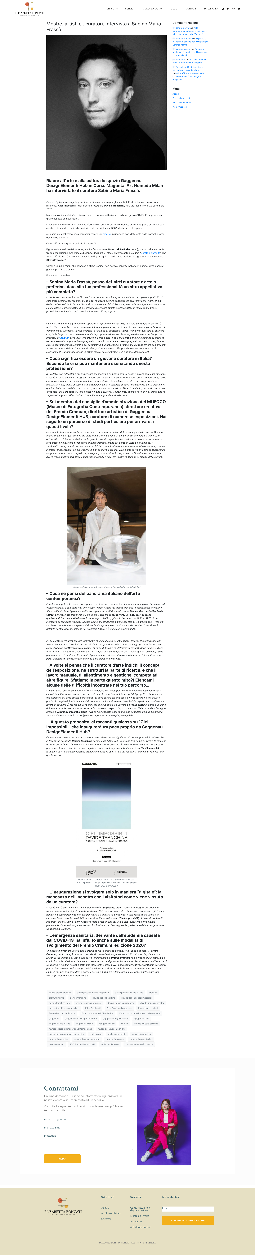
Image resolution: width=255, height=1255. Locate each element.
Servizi (129, 8)
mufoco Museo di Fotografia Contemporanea (70, 1029)
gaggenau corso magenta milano (81, 1018)
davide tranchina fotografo (89, 1003)
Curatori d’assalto (150, 252)
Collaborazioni (153, 8)
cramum (153, 992)
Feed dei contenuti (181, 98)
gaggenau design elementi (115, 1018)
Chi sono (112, 8)
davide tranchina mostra (152, 1003)
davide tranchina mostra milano (64, 1008)
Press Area (211, 8)
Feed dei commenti (182, 102)
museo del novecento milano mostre (66, 1034)
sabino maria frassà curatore (139, 1044)
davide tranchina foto (59, 1003)
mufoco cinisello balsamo (146, 1023)
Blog (174, 8)
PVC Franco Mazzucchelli (82, 1044)
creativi (107, 233)
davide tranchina (78, 997)
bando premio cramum (60, 992)
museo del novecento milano (111, 1029)
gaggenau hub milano (59, 1023)
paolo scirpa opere (115, 1039)
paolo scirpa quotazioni (141, 1039)
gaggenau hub (141, 1018)
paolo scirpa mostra (58, 1039)
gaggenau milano (84, 1023)
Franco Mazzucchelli (148, 1008)
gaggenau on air (107, 1023)
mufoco (124, 1023)
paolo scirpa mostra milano (87, 1039)
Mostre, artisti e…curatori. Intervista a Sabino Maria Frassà (103, 26)
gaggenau (54, 1018)
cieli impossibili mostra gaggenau (93, 992)
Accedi (176, 94)
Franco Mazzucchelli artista (62, 1013)
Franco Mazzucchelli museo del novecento (139, 1013)
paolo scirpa (96, 1034)
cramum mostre (56, 997)
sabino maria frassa (110, 1044)
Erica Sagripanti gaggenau (119, 1008)
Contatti (191, 8)
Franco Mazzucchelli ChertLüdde (97, 1013)
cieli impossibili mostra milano (129, 992)
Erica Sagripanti (92, 1008)
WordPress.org (180, 107)
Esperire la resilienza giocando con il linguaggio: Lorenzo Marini (190, 41)
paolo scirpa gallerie (141, 1034)
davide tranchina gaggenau (121, 1003)
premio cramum (56, 1044)
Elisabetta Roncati (184, 38)
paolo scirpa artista (117, 1034)
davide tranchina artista (103, 997)
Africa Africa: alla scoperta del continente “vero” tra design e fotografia (188, 76)
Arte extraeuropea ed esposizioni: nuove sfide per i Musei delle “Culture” (190, 31)
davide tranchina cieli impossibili (136, 997)
